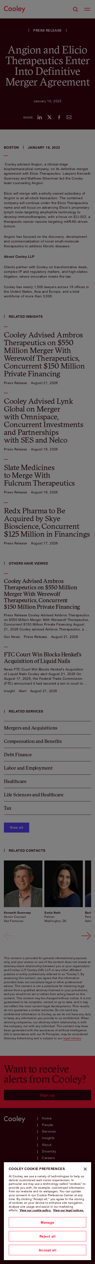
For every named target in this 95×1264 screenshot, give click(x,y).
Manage (47, 1222)
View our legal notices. (68, 1210)
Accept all (47, 1250)
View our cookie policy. (35, 1210)
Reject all (47, 1236)
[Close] (85, 1169)
